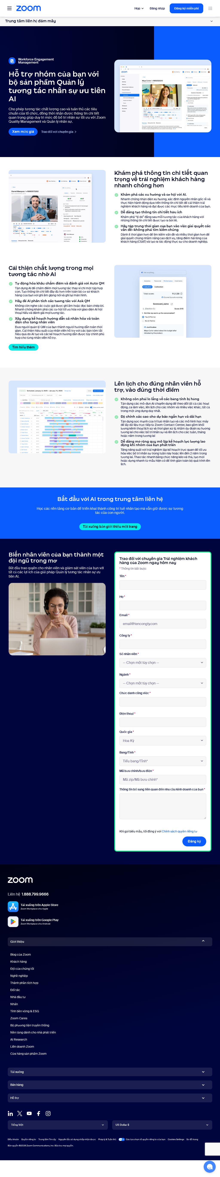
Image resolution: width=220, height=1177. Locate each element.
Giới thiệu (17, 942)
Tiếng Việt (17, 1125)
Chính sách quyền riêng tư (179, 831)
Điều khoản (13, 1139)
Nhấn (14, 1004)
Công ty (125, 635)
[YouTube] (29, 1113)
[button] (210, 1167)
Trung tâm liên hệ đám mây (30, 21)
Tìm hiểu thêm (25, 347)
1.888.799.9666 (35, 894)
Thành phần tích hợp (24, 983)
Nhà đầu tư (18, 997)
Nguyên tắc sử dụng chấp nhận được (77, 1139)
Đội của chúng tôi (22, 969)
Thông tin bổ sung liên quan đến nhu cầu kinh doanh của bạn (162, 789)
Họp (137, 8)
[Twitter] (19, 1113)
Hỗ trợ (14, 1098)
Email (124, 615)
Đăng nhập (157, 8)
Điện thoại (127, 714)
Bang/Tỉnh (127, 752)
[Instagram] (48, 1113)
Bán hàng (16, 1085)
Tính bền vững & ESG (24, 1011)
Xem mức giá (25, 131)
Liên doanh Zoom (22, 1046)
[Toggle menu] (9, 8)
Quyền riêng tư (28, 1139)
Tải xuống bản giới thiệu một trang (112, 526)
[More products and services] (210, 8)
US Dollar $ (122, 1125)
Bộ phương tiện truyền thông (29, 1025)
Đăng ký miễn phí (186, 8)
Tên (122, 576)
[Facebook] (38, 1113)
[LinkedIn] (10, 1113)
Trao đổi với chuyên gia (59, 132)
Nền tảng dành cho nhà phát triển (33, 1032)
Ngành (124, 674)
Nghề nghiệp (19, 976)
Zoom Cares (18, 1018)
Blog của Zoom (20, 954)
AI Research (18, 1039)
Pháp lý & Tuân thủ (107, 1139)
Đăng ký (194, 841)
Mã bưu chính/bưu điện (136, 771)
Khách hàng (18, 962)
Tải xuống (17, 1072)
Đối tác (15, 990)
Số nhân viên (129, 654)
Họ (122, 597)
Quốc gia (126, 732)
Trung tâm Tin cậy (47, 1139)
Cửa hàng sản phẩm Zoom (28, 1054)
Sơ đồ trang (192, 1139)
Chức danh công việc (135, 693)
